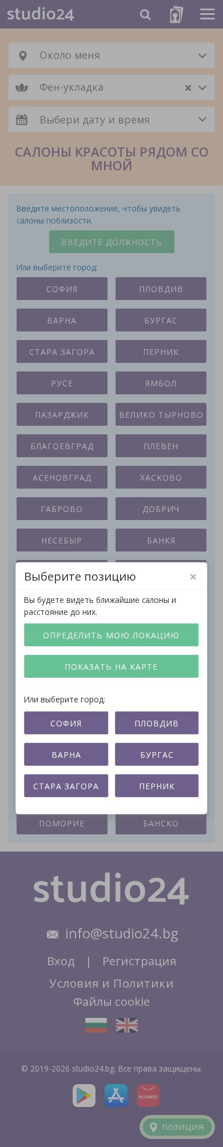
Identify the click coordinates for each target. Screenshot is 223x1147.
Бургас (157, 754)
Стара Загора (66, 785)
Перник (157, 785)
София (66, 722)
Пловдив (156, 722)
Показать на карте (111, 666)
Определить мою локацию (111, 635)
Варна (66, 754)
